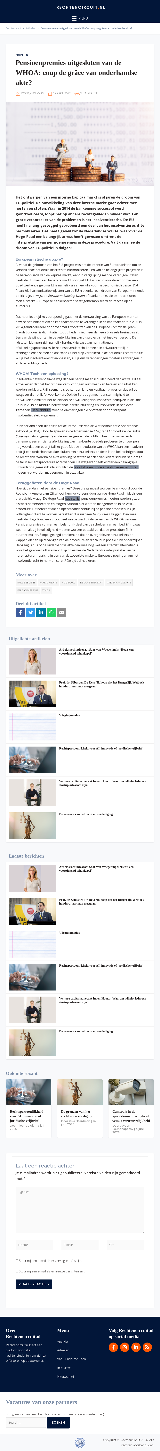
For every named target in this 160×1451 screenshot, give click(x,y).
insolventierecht (91, 582)
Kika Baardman (79, 1121)
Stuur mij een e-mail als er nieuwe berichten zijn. (52, 1271)
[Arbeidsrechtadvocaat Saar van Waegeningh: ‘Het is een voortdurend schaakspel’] (32, 661)
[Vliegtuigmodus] (32, 726)
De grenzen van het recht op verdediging (86, 814)
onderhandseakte (119, 582)
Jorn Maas (37, 93)
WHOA (46, 590)
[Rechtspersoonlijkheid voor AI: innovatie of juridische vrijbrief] (32, 760)
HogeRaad (68, 582)
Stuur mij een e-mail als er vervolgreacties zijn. (50, 1261)
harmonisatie (48, 582)
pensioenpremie (27, 590)
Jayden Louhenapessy (122, 1127)
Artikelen (22, 55)
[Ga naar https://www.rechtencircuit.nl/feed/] (147, 1347)
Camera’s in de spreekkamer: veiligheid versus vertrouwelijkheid (131, 1116)
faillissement (26, 582)
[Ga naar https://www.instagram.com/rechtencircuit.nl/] (124, 1347)
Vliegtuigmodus (69, 715)
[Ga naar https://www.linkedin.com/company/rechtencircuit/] (136, 1347)
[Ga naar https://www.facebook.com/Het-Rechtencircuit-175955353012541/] (113, 1347)
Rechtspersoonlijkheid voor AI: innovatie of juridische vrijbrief (100, 748)
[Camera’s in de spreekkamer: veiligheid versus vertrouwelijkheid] (131, 1092)
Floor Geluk (26, 1125)
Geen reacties (89, 93)
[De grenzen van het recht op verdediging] (32, 825)
